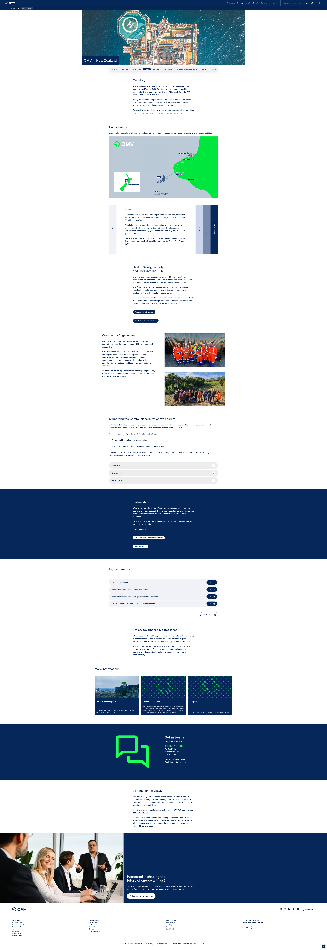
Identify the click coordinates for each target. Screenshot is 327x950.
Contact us (309, 909)
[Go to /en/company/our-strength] (312, 3)
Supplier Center (140, 546)
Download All (208, 615)
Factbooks (92, 925)
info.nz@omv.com (143, 455)
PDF (210, 582)
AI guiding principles (162, 943)
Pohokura (199, 227)
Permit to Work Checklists (144, 312)
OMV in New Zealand (27, 8)
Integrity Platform (17, 935)
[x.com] (285, 909)
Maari (113, 227)
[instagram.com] (289, 909)
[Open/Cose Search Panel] (320, 3)
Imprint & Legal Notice (190, 943)
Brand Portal (170, 929)
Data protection (176, 943)
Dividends (92, 929)
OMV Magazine (170, 925)
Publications (93, 922)
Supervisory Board (18, 925)
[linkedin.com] (281, 909)
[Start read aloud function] (316, 3)
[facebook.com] (294, 909)
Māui (207, 227)
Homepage (13, 8)
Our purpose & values (19, 927)
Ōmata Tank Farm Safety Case (146, 321)
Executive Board (17, 922)
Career (168, 927)
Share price (92, 927)
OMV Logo (9, 3)
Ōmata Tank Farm (214, 227)
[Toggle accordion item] (213, 465)
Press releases (170, 922)
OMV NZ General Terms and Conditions (149, 538)
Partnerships (16, 931)
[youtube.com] (298, 909)
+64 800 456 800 (178, 759)
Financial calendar (94, 931)
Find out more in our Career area (141, 896)
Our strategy (16, 929)
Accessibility (149, 943)
